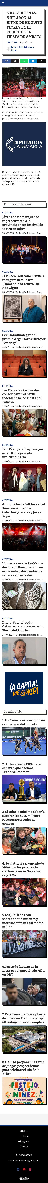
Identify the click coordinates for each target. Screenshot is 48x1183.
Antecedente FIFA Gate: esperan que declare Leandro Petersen (21, 768)
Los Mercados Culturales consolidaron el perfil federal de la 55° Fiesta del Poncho (22, 396)
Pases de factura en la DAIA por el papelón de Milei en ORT (23, 970)
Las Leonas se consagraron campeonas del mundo (23, 722)
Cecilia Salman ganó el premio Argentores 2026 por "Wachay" (24, 339)
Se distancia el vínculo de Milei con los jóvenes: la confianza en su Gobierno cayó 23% (23, 869)
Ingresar (25, 1141)
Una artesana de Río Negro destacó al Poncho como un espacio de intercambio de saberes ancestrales (22, 569)
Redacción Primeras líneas (22, 49)
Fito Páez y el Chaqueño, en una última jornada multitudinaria (22, 453)
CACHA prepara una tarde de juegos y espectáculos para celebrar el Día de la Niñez (23, 1068)
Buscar (24, 1146)
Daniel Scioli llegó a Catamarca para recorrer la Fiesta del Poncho (23, 626)
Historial (24, 1136)
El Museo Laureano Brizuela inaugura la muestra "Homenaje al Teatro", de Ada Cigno (23, 282)
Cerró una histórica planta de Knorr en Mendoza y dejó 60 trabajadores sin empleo (23, 1018)
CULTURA (12, 42)
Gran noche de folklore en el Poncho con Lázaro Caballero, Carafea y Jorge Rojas (23, 510)
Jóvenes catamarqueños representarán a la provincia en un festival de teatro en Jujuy (22, 223)
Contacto (24, 1131)
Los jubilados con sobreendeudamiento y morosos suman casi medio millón (22, 921)
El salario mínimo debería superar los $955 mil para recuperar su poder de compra (23, 817)
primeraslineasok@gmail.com (24, 1160)
